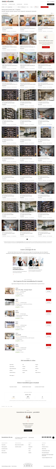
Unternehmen (26, 4)
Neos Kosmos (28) (33, 11)
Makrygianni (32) (23, 11)
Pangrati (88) (7, 11)
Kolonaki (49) (15, 11)
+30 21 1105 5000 (31, 437)
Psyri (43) (19, 11)
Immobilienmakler (19, 4)
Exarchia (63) (11, 11)
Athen (16, 301)
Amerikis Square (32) (28, 11)
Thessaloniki (18, 334)
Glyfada (17, 312)
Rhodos (17, 346)
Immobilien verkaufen (12, 4)
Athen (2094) (3, 11)
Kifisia (16, 323)
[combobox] (11, 7)
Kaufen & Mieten (4, 4)
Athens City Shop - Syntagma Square (23, 289)
